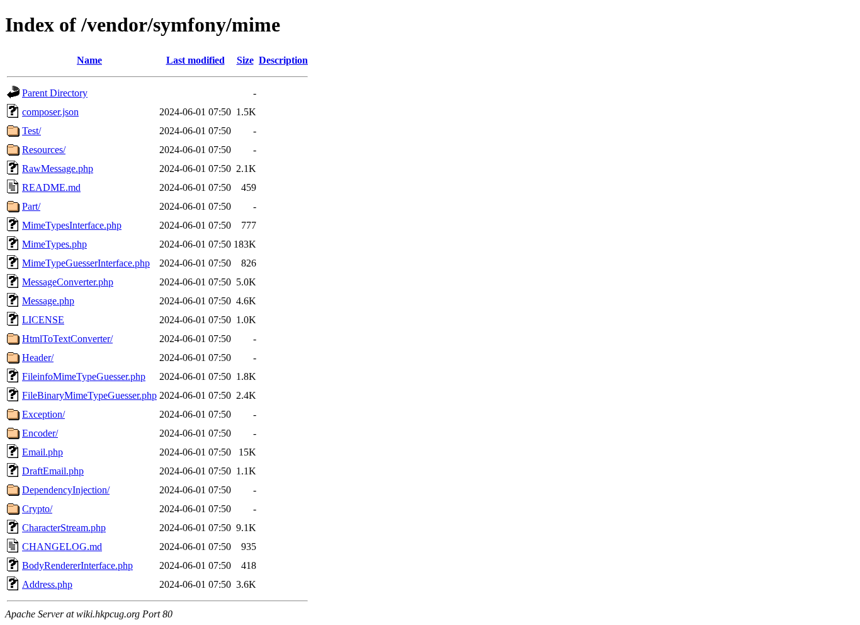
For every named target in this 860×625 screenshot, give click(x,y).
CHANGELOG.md (62, 546)
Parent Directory (55, 93)
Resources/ (43, 149)
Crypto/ (37, 508)
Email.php (42, 452)
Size (245, 60)
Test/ (31, 130)
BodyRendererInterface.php (77, 565)
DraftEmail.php (53, 471)
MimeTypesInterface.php (72, 225)
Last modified (195, 60)
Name (89, 60)
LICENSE (43, 319)
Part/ (31, 206)
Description (283, 60)
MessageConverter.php (67, 282)
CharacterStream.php (64, 527)
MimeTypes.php (54, 244)
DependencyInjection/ (66, 490)
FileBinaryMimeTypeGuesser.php (89, 395)
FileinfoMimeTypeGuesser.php (83, 376)
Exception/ (43, 414)
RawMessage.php (57, 168)
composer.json (50, 111)
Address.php (47, 584)
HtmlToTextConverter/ (67, 338)
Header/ (38, 357)
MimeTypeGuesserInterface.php (86, 263)
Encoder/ (40, 433)
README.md (51, 187)
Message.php (48, 300)
